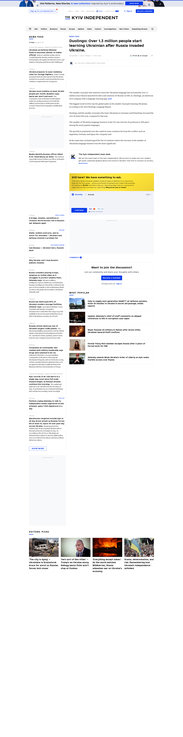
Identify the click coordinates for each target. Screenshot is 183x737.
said (110, 99)
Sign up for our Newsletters (43, 11)
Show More (38, 448)
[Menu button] (30, 29)
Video (89, 29)
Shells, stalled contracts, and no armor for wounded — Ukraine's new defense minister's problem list (45, 235)
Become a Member (145, 11)
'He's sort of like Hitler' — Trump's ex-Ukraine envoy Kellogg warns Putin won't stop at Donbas (75, 563)
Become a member (112, 278)
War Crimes (124, 29)
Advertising (90, 11)
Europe (72, 29)
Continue (79, 210)
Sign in (119, 284)
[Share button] (152, 56)
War (36, 29)
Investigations (110, 29)
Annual (91, 194)
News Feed (74, 36)
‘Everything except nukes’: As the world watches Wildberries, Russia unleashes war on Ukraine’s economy (107, 565)
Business (54, 29)
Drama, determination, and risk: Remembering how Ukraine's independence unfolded (139, 563)
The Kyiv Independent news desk (91, 63)
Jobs (82, 11)
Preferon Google (140, 56)
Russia (63, 29)
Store (100, 11)
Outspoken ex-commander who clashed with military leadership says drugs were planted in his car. (46, 350)
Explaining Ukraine (139, 29)
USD (148, 194)
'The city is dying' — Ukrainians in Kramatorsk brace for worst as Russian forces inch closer (43, 563)
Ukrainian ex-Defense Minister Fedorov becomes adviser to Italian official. (45, 52)
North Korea (59, 215)
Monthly (79, 194)
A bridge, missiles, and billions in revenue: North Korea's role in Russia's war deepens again (46, 220)
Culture (98, 29)
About (70, 11)
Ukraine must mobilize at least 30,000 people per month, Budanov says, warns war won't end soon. (46, 93)
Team (77, 11)
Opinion (81, 29)
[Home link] (91, 17)
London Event (110, 11)
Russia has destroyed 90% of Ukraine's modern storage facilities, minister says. (45, 304)
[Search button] (152, 29)
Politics (44, 29)
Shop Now (134, 3)
